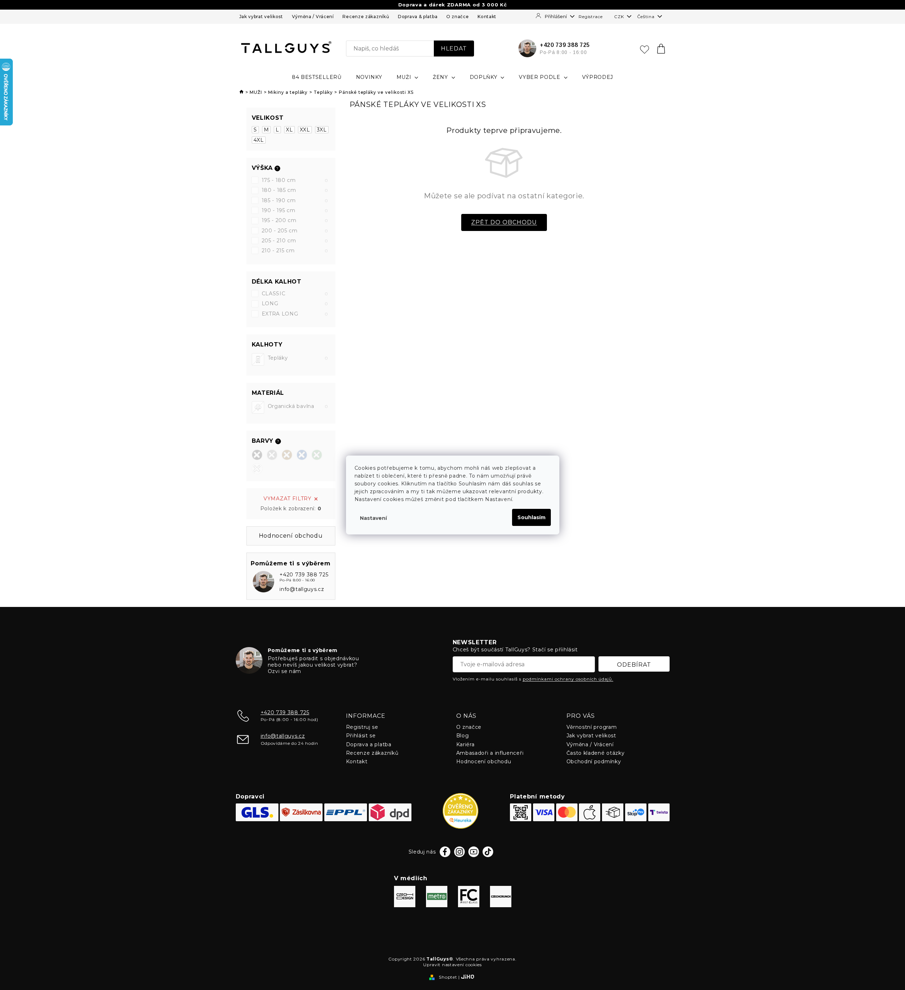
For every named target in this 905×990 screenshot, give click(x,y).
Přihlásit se (361, 735)
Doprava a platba (369, 744)
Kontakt (487, 16)
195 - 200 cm (295, 220)
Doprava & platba (417, 16)
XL (289, 130)
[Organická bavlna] (258, 407)
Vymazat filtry (287, 498)
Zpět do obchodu (504, 222)
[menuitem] (317, 77)
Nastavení (373, 518)
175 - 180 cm (295, 180)
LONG (295, 303)
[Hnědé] (287, 455)
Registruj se (362, 727)
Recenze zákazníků (365, 16)
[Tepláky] (258, 359)
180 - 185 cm (295, 190)
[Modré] (302, 455)
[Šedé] (272, 455)
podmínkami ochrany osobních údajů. (568, 679)
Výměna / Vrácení (313, 16)
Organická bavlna (298, 406)
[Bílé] (257, 468)
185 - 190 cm (295, 200)
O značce (457, 16)
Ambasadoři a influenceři (490, 753)
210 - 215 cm (295, 250)
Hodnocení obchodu (483, 761)
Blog (462, 735)
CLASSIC (295, 293)
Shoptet (448, 977)
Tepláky (298, 358)
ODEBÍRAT (634, 664)
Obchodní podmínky (593, 761)
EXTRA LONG (295, 314)
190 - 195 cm (295, 210)
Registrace (590, 16)
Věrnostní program (591, 727)
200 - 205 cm (295, 230)
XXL (305, 130)
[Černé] (257, 455)
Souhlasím (531, 517)
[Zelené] (317, 455)
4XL (259, 140)
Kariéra (465, 744)
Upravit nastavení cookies (452, 964)
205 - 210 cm (295, 240)
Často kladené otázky (595, 753)
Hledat (454, 48)
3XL (322, 130)
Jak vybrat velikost (261, 16)
